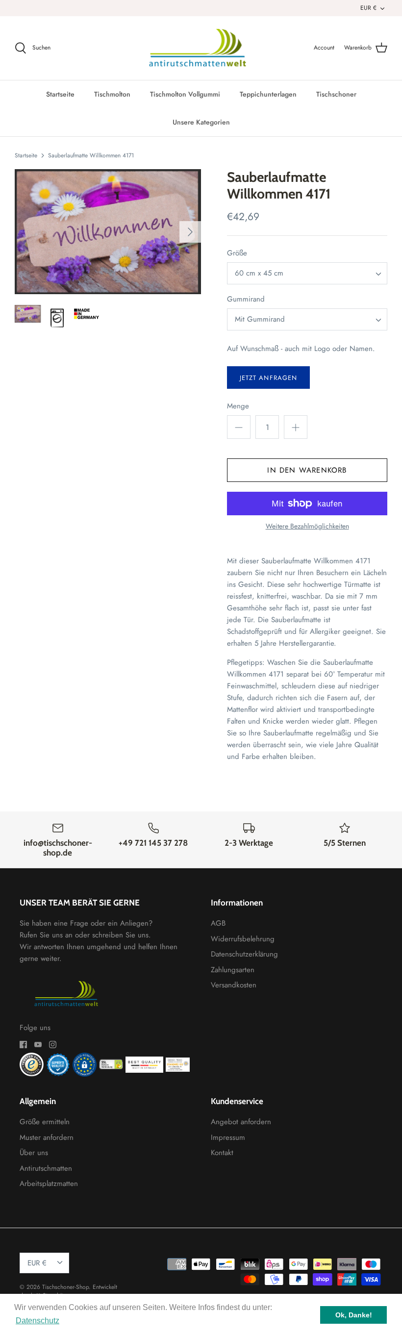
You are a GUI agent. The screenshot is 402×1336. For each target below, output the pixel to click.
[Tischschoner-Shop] (201, 48)
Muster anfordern (47, 1137)
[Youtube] (38, 1044)
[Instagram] (52, 1044)
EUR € (368, 7)
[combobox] (307, 273)
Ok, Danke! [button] (353, 1315)
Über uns (34, 1152)
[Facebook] (23, 1044)
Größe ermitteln (45, 1121)
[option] (108, 231)
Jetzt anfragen (268, 377)
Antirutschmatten (46, 1168)
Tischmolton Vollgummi (185, 94)
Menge (238, 406)
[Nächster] (190, 232)
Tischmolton (112, 94)
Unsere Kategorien (201, 122)
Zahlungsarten (232, 969)
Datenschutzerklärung (244, 954)
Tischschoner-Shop (65, 1287)
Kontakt (222, 1152)
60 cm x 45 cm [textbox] (259, 273)
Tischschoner (336, 94)
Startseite (60, 94)
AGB (218, 923)
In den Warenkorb (307, 470)
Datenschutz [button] (37, 1320)
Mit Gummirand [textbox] (260, 319)
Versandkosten (233, 985)
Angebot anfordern (241, 1121)
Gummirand (246, 299)
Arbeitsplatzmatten (49, 1183)
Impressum (228, 1137)
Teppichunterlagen (268, 94)
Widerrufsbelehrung (243, 938)
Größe (237, 253)
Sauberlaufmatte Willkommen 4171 (91, 155)
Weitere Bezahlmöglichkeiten (307, 526)
